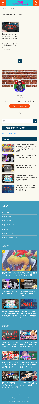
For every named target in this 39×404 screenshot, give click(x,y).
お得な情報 (7, 216)
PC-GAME (7, 212)
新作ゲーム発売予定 (10, 237)
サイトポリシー (28, 398)
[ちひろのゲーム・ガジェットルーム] (19, 3)
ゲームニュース (9, 225)
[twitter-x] (19, 112)
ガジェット (7, 220)
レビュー (7, 229)
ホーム (8, 398)
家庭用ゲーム (8, 233)
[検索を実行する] (35, 121)
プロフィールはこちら (19, 106)
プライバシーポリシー (17, 398)
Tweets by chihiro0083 (9, 133)
